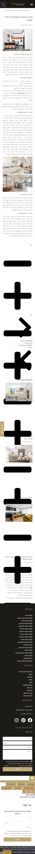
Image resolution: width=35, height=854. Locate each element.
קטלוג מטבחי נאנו (27, 575)
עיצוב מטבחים (12, 588)
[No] (1, 852)
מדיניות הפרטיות (13, 766)
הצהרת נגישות (27, 693)
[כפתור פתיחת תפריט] (32, 4)
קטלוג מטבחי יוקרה (12, 585)
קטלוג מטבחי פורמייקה (25, 580)
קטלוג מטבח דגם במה (25, 590)
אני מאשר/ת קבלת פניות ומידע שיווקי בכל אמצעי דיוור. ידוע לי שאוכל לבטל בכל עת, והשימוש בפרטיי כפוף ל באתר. (18, 763)
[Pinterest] (23, 720)
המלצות (29, 677)
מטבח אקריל (13, 590)
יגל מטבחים (27, 10)
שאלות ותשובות (27, 685)
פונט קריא (18, 788)
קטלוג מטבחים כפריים (13, 577)
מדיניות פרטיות (27, 696)
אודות (30, 680)
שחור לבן (30, 784)
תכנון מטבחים (28, 593)
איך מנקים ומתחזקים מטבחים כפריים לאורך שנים (19, 437)
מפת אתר (29, 690)
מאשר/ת (7, 852)
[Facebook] (30, 720)
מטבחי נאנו (28, 615)
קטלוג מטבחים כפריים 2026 (22, 497)
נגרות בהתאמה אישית (25, 595)
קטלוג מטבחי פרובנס (26, 583)
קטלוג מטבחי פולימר (10, 580)
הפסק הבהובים (28, 788)
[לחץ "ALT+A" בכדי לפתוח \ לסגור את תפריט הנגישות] (32, 778)
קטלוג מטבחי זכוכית (12, 583)
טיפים (30, 674)
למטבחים (21, 93)
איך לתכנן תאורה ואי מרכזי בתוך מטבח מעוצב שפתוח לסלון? (18, 558)
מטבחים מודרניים (27, 577)
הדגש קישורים (7, 788)
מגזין (30, 682)
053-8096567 (20, 710)
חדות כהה (21, 784)
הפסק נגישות (30, 795)
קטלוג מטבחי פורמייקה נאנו (24, 598)
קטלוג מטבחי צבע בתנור (12, 575)
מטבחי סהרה (10, 598)
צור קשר (29, 688)
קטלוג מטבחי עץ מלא (25, 585)
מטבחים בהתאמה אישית (15, 593)
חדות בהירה (11, 784)
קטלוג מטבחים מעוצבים (25, 588)
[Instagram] (16, 720)
